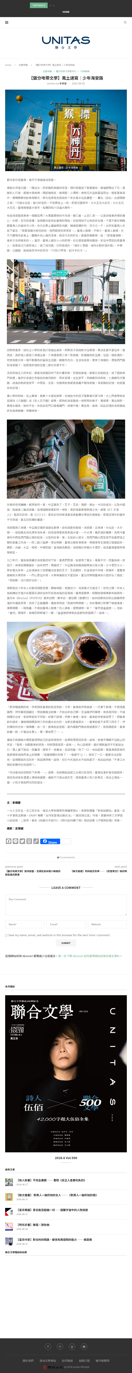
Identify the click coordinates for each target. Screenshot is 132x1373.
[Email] (84, 1346)
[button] (50, 5)
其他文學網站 (48, 1360)
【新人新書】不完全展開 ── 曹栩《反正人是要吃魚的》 (51, 1180)
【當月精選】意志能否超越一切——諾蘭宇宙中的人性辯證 (52, 1210)
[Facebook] (48, 1346)
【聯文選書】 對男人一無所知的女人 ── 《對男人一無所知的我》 (57, 1195)
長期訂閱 (84, 1360)
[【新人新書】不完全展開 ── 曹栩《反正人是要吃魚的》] (9, 1182)
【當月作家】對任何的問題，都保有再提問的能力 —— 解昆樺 (54, 1239)
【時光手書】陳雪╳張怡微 (32, 1225)
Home (66, 11)
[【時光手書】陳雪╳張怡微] (9, 1227)
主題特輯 (23, 64)
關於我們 (28, 1360)
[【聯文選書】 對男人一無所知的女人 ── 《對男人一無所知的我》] (9, 1197)
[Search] (125, 22)
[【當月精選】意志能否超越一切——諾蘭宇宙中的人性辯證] (9, 1212)
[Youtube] (72, 1346)
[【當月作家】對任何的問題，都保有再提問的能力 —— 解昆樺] (9, 1241)
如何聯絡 (67, 1360)
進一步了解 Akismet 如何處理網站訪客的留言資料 (89, 956)
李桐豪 (63, 83)
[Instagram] (60, 1346)
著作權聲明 (102, 1360)
